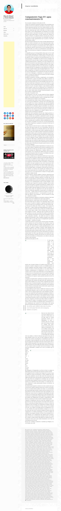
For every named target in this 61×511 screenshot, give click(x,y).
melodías (41, 472)
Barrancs (35, 438)
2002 (44, 429)
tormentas (35, 495)
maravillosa (42, 471)
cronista (46, 448)
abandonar (49, 430)
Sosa (43, 491)
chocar (37, 443)
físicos (50, 459)
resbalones (41, 487)
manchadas (35, 471)
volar (45, 499)
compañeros (33, 445)
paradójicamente (28, 477)
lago (47, 468)
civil (45, 443)
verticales (38, 498)
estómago (27, 458)
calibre (26, 440)
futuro (32, 461)
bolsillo (52, 438)
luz (47, 470)
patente (33, 478)
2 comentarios (28, 500)
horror (34, 465)
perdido (35, 480)
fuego (43, 460)
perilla (38, 480)
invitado (30, 468)
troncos (38, 496)
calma (29, 440)
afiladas (29, 433)
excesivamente (44, 458)
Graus (36, 463)
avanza (50, 436)
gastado (46, 461)
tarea (52, 492)
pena (48, 478)
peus (49, 480)
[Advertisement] (9, 74)
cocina (37, 444)
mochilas (31, 473)
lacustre (45, 468)
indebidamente (31, 467)
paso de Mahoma (49, 477)
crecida (37, 448)
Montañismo (27, 430)
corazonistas (27, 447)
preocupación (34, 483)
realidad (28, 486)
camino (40, 440)
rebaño (32, 486)
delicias (26, 451)
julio (42, 468)
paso (44, 477)
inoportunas (50, 467)
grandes (32, 463)
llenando (35, 470)
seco (45, 489)
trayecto (30, 496)
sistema (42, 490)
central (51, 442)
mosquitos (31, 474)
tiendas (51, 493)
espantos (32, 457)
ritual (44, 488)
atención (44, 436)
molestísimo (36, 473)
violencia (30, 499)
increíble (26, 467)
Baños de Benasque (49, 437)
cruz (48, 448)
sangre (43, 489)
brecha (26, 439)
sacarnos (37, 489)
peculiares (39, 478)
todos (26, 495)
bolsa (49, 438)
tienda (48, 493)
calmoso (31, 440)
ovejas (29, 476)
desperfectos (27, 453)
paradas (50, 476)
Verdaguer (31, 498)
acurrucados (31, 432)
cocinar (39, 444)
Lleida (32, 470)
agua (41, 433)
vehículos (51, 497)
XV (52, 499)
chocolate (39, 443)
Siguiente (16, 132)
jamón (35, 468)
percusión (31, 480)
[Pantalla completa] (13, 157)
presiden (50, 483)
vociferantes (42, 499)
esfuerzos (29, 457)
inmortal (43, 467)
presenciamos (45, 483)
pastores (26, 478)
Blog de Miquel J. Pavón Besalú (9, 17)
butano (39, 439)
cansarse (26, 441)
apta (32, 436)
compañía (37, 445)
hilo (25, 465)
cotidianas (29, 448)
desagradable (33, 451)
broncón (29, 439)
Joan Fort (39, 468)
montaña (39, 473)
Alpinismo (47, 429)
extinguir (33, 459)
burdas (32, 439)
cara (32, 441)
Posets (47, 482)
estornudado (31, 458)
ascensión (38, 436)
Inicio (5, 26)
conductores (34, 446)
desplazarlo (40, 453)
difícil (33, 454)
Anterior (1, 132)
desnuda (46, 452)
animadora (37, 434)
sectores (48, 489)
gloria (48, 462)
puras (36, 485)
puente (26, 485)
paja (31, 476)
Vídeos (5, 32)
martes (46, 471)
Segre (30, 490)
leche (29, 469)
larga (49, 468)
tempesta (35, 493)
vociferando (38, 499)
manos (39, 471)
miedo (52, 472)
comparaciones (42, 445)
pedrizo (42, 478)
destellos (43, 453)
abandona (45, 430)
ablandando (27, 431)
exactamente (39, 458)
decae (47, 450)
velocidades (27, 498)
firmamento (44, 459)
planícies (33, 482)
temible (32, 493)
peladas (45, 478)
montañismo (48, 473)
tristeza (35, 496)
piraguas (39, 481)
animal (40, 434)
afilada (26, 433)
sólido (35, 491)
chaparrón (30, 443)
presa (38, 483)
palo (36, 476)
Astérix (41, 436)
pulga (31, 485)
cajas (49, 439)
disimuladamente (38, 454)
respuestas (27, 488)
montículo (27, 474)
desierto (43, 452)
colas (42, 444)
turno (48, 496)
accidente (44, 431)
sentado (36, 490)
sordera (40, 491)
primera (29, 484)
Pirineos (31, 430)
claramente (48, 443)
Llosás (41, 470)
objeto (41, 475)
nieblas (41, 474)
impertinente (40, 466)
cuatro (29, 450)
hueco (37, 465)
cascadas (49, 441)
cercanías (26, 443)
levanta (36, 469)
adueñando (43, 432)
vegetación (48, 497)
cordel (34, 447)
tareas (26, 493)
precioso (26, 483)
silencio (39, 490)
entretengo (46, 456)
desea (37, 452)
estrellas (35, 458)
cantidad (30, 441)
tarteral (29, 493)
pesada (46, 480)
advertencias (48, 432)
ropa (50, 488)
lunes (46, 470)
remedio (29, 487)
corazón (52, 446)
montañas (43, 473)
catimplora (36, 442)
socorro (30, 491)
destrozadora (27, 454)
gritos (38, 463)
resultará (31, 488)
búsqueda (36, 439)
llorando (38, 470)
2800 (40, 430)
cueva (35, 450)
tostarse (38, 495)
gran (30, 463)
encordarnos (50, 455)
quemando (42, 485)
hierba (52, 463)
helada (46, 463)
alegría (51, 433)
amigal (31, 434)
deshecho (40, 452)
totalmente (42, 495)
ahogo (46, 433)
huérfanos (40, 465)
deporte (29, 451)
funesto (29, 461)
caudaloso (40, 442)
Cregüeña (40, 448)
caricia (43, 441)
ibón (50, 465)
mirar (26, 473)
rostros (29, 489)
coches (34, 444)
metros (49, 472)
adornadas (36, 432)
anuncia (26, 436)
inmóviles (46, 467)
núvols (33, 475)
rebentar (35, 486)
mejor (34, 472)
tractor (46, 495)
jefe (37, 468)
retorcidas (34, 488)
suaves (46, 491)
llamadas (29, 470)
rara (49, 485)
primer (26, 484)
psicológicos (47, 484)
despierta (35, 453)
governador (27, 463)
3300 (42, 430)
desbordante (42, 451)
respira (44, 487)
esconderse (51, 456)
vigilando (26, 499)
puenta (50, 484)
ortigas (26, 476)
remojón (32, 487)
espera (40, 457)
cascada (46, 441)
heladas (48, 463)
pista (52, 481)
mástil (49, 471)
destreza (47, 453)
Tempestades (39, 493)
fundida (26, 461)
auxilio (47, 436)
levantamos (44, 469)
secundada (27, 490)
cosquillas (49, 447)
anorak (46, 434)
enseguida (38, 456)
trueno (41, 496)
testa (46, 493)
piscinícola (49, 481)
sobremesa (49, 490)
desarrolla (38, 451)
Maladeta (28, 471)
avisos (26, 437)
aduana (39, 432)
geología (34, 462)
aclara (51, 431)
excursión (52, 458)
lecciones (26, 469)
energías (26, 456)
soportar (37, 491)
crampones (33, 448)
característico (36, 441)
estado (52, 457)
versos (35, 498)
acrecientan (27, 432)
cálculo (51, 439)
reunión (38, 488)
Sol (32, 491)
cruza (51, 448)
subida (49, 491)
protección (39, 484)
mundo (34, 474)
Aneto (34, 434)
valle (32, 497)
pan (38, 476)
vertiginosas (42, 498)
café (46, 439)
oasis (35, 475)
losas (44, 470)
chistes (34, 443)
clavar (51, 443)
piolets (36, 481)
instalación (27, 468)
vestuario (46, 498)
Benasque (46, 438)
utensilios (50, 496)
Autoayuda (5, 35)
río (40, 488)
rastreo (52, 485)
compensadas (48, 445)
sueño (37, 492)
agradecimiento (37, 433)
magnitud (50, 470)
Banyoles (26, 438)
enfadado (30, 456)
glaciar (45, 462)
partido (36, 477)
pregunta (30, 483)
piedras (26, 481)
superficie (42, 492)
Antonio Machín (50, 434)
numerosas (27, 475)
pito (26, 482)
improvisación (44, 466)
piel (28, 481)
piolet (34, 481)
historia (28, 465)
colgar (51, 444)
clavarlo (26, 444)
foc (29, 460)
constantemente (39, 446)
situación (45, 490)
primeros (32, 484)
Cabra (44, 439)
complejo (26, 446)
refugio (51, 486)
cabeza (42, 439)
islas (33, 468)
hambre (43, 463)
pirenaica (42, 481)
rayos (26, 486)
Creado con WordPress (29, 508)
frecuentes (38, 460)
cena (45, 442)
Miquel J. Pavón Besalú (38, 429)
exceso (48, 458)
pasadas (39, 477)
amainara (28, 434)
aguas (44, 433)
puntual (33, 485)
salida (40, 489)
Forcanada (32, 460)
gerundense (42, 462)
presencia (41, 483)
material (51, 471)
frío (41, 460)
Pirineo (46, 481)
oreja (47, 475)
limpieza (51, 469)
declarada (50, 450)
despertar (31, 453)
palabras (34, 476)
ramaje (47, 485)
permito (40, 480)
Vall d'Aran (29, 497)
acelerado (47, 431)
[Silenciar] (12, 157)
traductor (26, 496)
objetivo (38, 475)
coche (32, 444)
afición (51, 432)
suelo (35, 492)
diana (31, 454)
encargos (46, 455)
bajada (39, 437)
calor (34, 440)
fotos (35, 460)
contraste (48, 446)
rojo (45, 488)
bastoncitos (42, 438)
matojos (26, 472)
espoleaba (44, 457)
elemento (31, 455)
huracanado (47, 465)
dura (52, 454)
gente (49, 461)
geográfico (31, 462)
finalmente (40, 459)
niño (45, 474)
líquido (26, 470)
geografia (27, 462)
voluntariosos (49, 499)
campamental (44, 440)
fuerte (51, 460)
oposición (44, 475)
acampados (40, 431)
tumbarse (44, 496)
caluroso (37, 440)
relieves (26, 487)
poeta (44, 482)
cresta (43, 448)
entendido (42, 456)
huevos (43, 465)
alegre (49, 433)
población (41, 482)
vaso (42, 497)
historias (31, 465)
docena (42, 454)
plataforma (37, 482)
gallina (38, 461)
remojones (36, 487)
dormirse (49, 454)
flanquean (27, 460)
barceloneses (31, 438)
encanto (42, 455)
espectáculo (37, 457)
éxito (31, 459)
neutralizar (37, 474)
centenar (48, 442)
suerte (40, 492)
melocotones (37, 472)
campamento (49, 440)
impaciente (35, 466)
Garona (43, 461)
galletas (35, 461)
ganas (40, 461)
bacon (36, 437)
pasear (42, 477)
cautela (43, 442)
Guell (40, 463)
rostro (26, 489)
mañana (31, 471)
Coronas (41, 447)
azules (34, 437)
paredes (32, 477)
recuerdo (47, 486)
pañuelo (43, 476)
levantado (39, 469)
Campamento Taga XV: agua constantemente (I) (38, 18)
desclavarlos (47, 451)
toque (29, 495)
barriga (38, 438)
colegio (48, 444)
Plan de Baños (29, 482)
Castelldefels (31, 442)
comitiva (29, 445)
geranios (38, 462)
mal (25, 471)
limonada (47, 469)
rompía (48, 488)
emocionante (35, 455)
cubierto (32, 450)
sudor (32, 492)
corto (44, 447)
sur (45, 492)
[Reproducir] (5, 157)
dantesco (44, 450)
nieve (43, 474)
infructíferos (39, 467)
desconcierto (27, 452)
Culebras (37, 450)
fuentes (48, 460)
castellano (27, 442)
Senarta (33, 490)
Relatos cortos (6, 34)
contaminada (44, 446)
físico (48, 459)
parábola (46, 476)
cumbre (41, 450)
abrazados (31, 431)
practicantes (51, 482)
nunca (30, 475)
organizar (50, 475)
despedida (50, 452)
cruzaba (26, 450)
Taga (47, 492)
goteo (50, 462)
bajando (42, 437)
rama (45, 485)
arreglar (35, 436)
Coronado (37, 447)
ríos (41, 488)
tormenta (31, 495)
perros (44, 480)
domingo (45, 454)
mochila (28, 473)
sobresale (27, 491)
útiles (26, 497)
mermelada (45, 472)
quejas (38, 485)
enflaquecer (34, 456)
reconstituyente (43, 486)
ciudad (43, 443)
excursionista (27, 459)
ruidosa (34, 489)
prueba (43, 484)
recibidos (38, 486)
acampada (35, 431)
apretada (29, 436)
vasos (44, 497)
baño (45, 437)
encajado (39, 455)
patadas (30, 478)
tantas (49, 492)
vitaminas (33, 499)
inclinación (49, 466)
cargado (40, 441)
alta (25, 434)
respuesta (48, 487)
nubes (49, 474)
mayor (29, 472)
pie (50, 480)
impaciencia (31, 466)
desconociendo (32, 452)
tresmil (33, 496)
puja (28, 485)
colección (45, 444)
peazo (36, 478)
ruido (32, 489)
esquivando (48, 457)
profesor (35, 484)
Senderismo (35, 430)
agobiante (32, 433)
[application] (9, 156)
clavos (29, 444)
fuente (45, 460)
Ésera (26, 457)
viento (49, 498)
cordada (31, 447)
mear (31, 472)
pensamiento (27, 480)
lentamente (33, 469)
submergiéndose (28, 492)
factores (36, 459)
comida (26, 445)
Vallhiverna (35, 497)
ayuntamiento (30, 437)
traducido (49, 495)
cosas (46, 447)
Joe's (13, 203)
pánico (40, 476)
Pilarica (31, 481)
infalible (35, 467)
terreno (43, 493)
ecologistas (27, 455)
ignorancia (27, 466)
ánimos (43, 434)
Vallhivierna (39, 497)
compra (30, 446)
